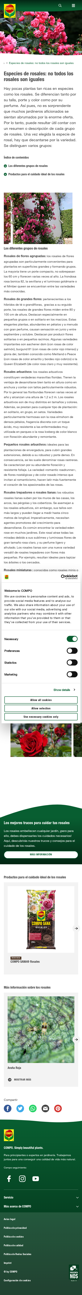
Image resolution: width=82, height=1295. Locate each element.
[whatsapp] (33, 1108)
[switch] (72, 651)
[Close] (60, 5)
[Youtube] (36, 1179)
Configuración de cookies (17, 1281)
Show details (62, 689)
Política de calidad (13, 1246)
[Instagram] (22, 1179)
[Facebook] (9, 1179)
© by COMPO (10, 1272)
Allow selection (41, 708)
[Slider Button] (76, 928)
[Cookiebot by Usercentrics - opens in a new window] (61, 577)
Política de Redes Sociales (17, 1254)
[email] (45, 1108)
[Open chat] (74, 1273)
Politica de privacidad (15, 1228)
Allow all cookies (41, 700)
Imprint (8, 1263)
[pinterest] (58, 1108)
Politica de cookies (14, 1237)
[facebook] (7, 1108)
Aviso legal (9, 1219)
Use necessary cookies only (41, 716)
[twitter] (20, 1108)
